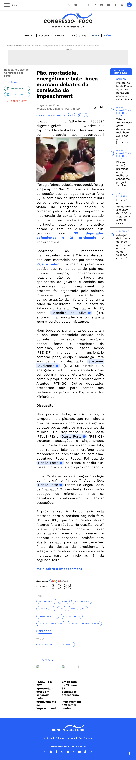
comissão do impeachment (84, 623)
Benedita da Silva (69, 313)
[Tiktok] (115, 5)
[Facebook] (82, 5)
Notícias (29, 35)
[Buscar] (129, 4)
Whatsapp (17, 88)
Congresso (66, 644)
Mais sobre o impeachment (59, 569)
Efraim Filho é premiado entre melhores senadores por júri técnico (123, 174)
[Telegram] (75, 5)
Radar (95, 35)
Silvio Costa (46, 609)
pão (62, 609)
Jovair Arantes (47, 616)
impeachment (46, 601)
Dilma (64, 601)
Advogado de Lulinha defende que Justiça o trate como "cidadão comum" (123, 246)
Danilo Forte (72, 436)
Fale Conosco (85, 738)
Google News (19, 101)
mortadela (45, 631)
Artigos (59, 35)
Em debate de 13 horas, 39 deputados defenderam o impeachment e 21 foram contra (71, 695)
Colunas (44, 35)
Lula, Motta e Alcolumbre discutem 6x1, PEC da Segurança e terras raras (123, 211)
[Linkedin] (95, 5)
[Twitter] (88, 5)
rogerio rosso (71, 616)
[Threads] (121, 5)
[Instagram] (101, 5)
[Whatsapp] (69, 5)
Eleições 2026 (78, 35)
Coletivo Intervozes (51, 623)
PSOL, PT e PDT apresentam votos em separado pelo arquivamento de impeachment (46, 695)
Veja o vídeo (47, 264)
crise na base (81, 601)
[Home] (68, 18)
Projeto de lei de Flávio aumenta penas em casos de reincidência (124, 91)
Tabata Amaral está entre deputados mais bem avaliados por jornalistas (124, 131)
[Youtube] (108, 5)
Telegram (17, 94)
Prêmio (108, 35)
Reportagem (46, 644)
